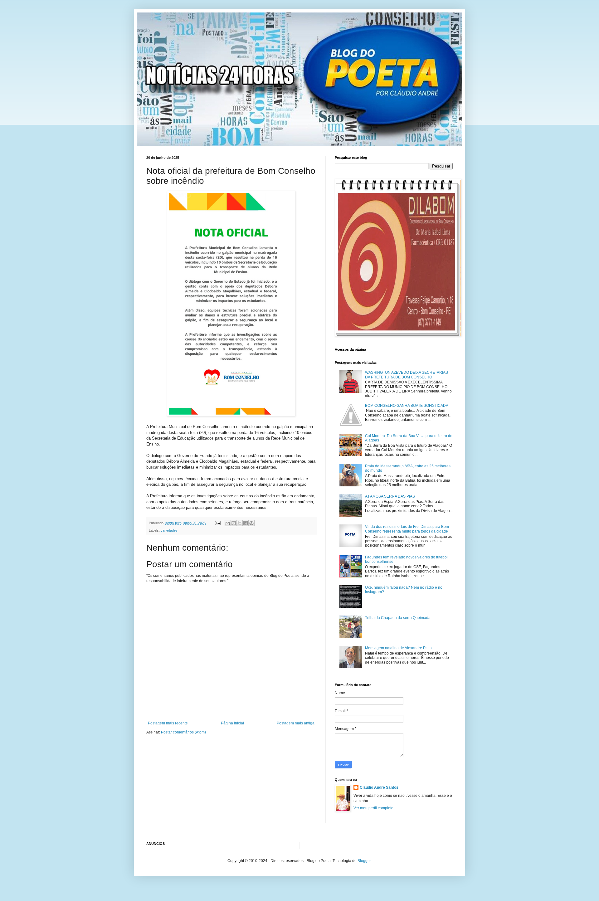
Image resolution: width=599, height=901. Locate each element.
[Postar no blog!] (234, 523)
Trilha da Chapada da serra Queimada (398, 618)
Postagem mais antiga (295, 723)
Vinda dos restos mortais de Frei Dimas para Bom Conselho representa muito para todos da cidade (407, 528)
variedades (169, 530)
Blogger (364, 861)
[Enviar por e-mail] (228, 523)
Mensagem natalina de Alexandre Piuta (398, 648)
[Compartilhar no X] (239, 523)
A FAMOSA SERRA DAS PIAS (390, 496)
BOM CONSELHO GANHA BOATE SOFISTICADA (406, 405)
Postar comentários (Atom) (183, 732)
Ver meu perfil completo (373, 808)
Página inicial (232, 723)
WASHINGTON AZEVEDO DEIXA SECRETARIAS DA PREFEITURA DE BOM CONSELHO (406, 374)
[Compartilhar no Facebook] (245, 523)
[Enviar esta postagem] (217, 523)
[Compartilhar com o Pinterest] (251, 523)
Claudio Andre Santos (379, 787)
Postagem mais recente (168, 723)
